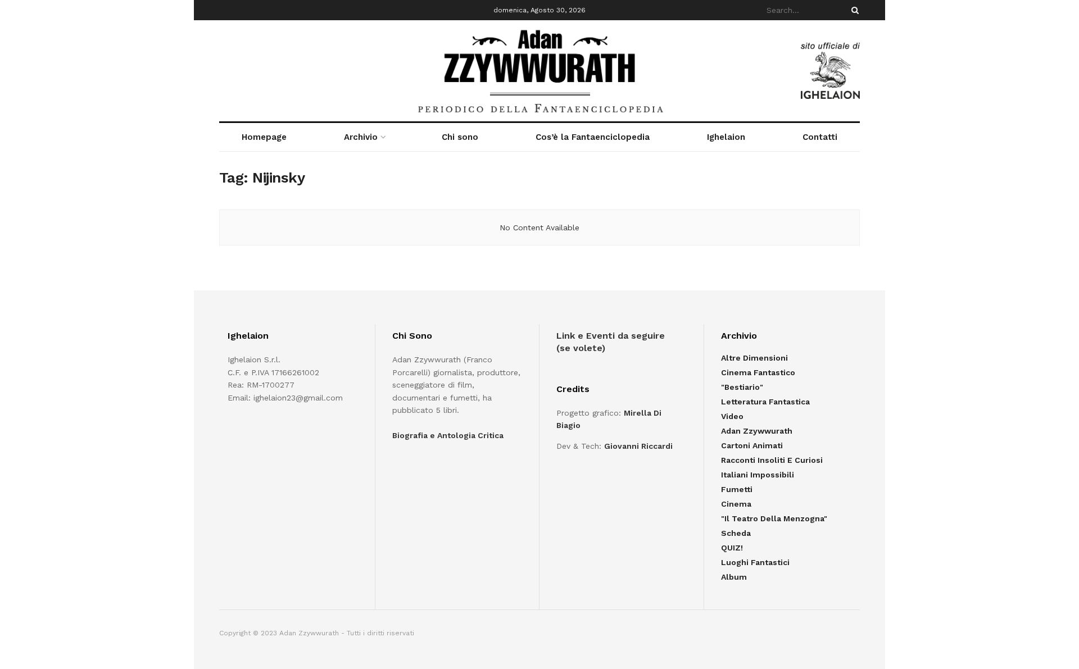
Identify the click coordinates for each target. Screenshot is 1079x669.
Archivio (361, 137)
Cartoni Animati (752, 445)
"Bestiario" (742, 387)
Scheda (736, 533)
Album (734, 576)
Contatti (820, 137)
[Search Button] (853, 10)
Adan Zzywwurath (756, 430)
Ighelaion (726, 137)
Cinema (736, 503)
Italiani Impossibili (757, 474)
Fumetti (736, 489)
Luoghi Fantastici (755, 562)
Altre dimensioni (754, 357)
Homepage (264, 137)
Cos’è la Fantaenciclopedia (593, 137)
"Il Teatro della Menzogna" (774, 518)
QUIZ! (732, 547)
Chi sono (460, 137)
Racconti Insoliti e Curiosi (772, 460)
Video (732, 416)
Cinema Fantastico (758, 372)
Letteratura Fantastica (765, 401)
